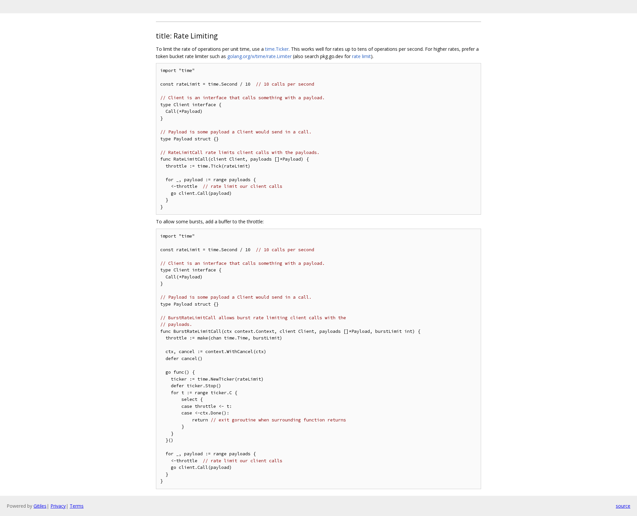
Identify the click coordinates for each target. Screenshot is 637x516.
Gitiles (40, 506)
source (623, 506)
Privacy (58, 506)
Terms (77, 506)
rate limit (361, 56)
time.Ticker (277, 49)
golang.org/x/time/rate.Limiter (259, 56)
